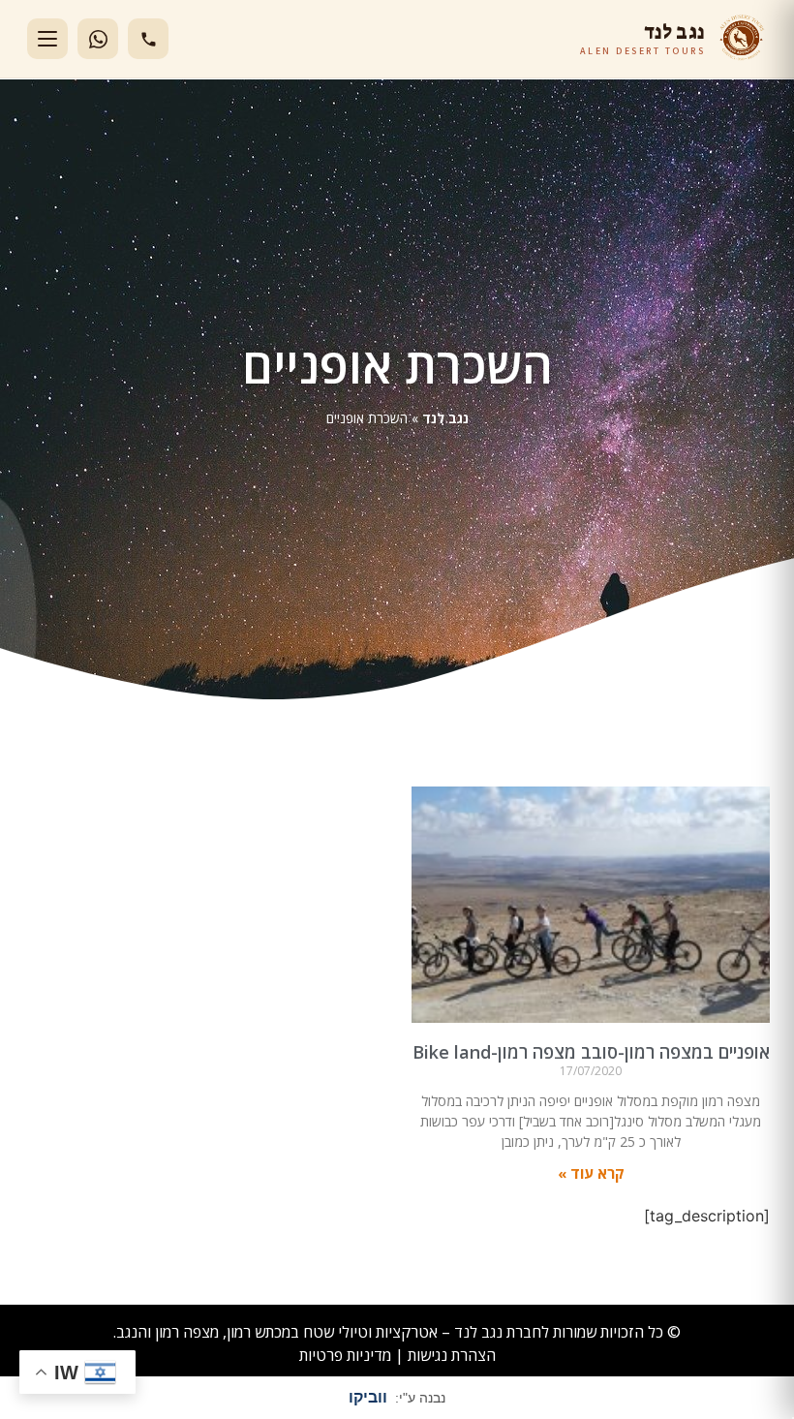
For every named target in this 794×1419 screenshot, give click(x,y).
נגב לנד (445, 418)
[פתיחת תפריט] (47, 38)
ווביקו (368, 1397)
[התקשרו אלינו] (148, 38)
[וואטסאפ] (97, 38)
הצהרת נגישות (452, 1355)
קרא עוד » (591, 1173)
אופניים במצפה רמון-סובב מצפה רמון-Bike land (591, 1052)
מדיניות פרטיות (345, 1355)
